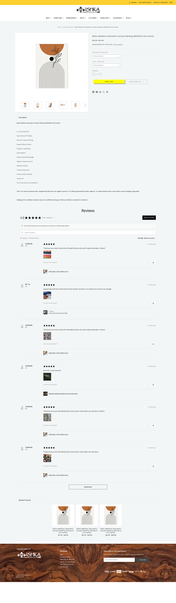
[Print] (100, 92)
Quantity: (95, 70)
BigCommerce (27, 575)
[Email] (97, 92)
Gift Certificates (145, 2)
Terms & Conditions (67, 562)
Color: (98, 61)
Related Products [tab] (25, 500)
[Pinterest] (107, 92)
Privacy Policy (65, 557)
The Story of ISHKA (67, 564)
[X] (104, 92)
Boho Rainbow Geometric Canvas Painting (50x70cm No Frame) (110, 531)
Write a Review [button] (118, 44)
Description (23, 117)
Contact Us (64, 567)
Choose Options (63, 517)
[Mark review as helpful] (153, 262)
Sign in (156, 2)
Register (164, 2)
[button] (54, 217)
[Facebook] (93, 92)
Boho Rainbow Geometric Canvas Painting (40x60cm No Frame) (87, 531)
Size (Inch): (99, 52)
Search (133, 2)
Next (85, 105)
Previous (18, 105)
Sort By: (140, 238)
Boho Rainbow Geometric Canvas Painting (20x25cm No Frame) (63, 531)
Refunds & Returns (67, 559)
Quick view (63, 514)
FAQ (61, 555)
